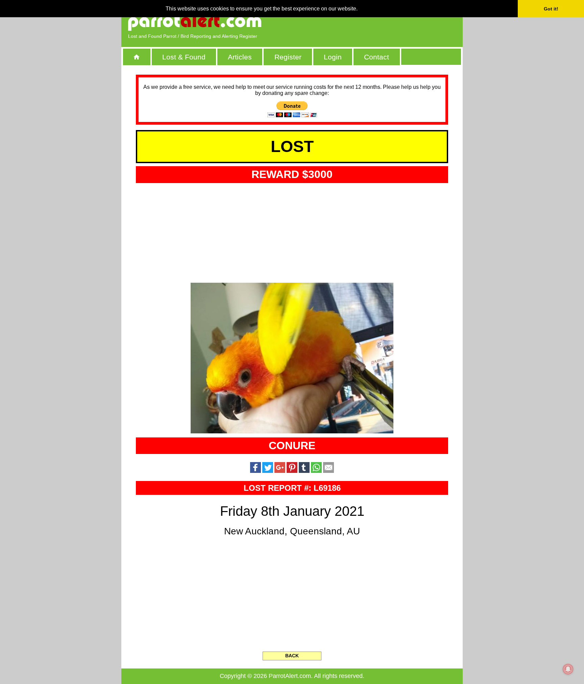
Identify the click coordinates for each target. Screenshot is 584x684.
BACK (292, 655)
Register (287, 57)
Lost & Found (183, 57)
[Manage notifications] (568, 669)
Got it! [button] (551, 8)
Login (333, 57)
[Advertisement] (378, 22)
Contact (376, 57)
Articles (240, 57)
